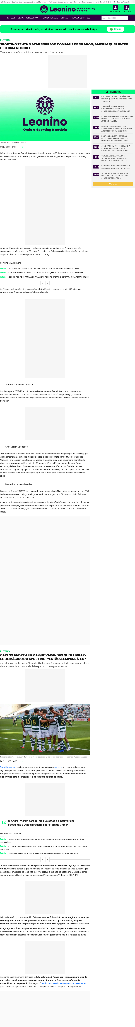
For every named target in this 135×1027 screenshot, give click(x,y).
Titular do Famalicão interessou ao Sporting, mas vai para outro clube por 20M (45, 273)
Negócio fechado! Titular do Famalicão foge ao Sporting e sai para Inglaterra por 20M (48, 277)
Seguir (117, 29)
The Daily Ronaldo (49, 18)
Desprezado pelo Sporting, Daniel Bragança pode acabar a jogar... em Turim (43, 853)
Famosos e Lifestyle (80, 18)
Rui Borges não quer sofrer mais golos (62, 2)
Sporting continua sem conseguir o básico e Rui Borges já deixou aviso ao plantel (117, 118)
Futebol (11, 18)
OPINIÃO (64, 18)
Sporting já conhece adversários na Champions (29, 2)
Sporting (58, 767)
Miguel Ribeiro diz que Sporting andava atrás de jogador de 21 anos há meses (43, 269)
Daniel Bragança (7, 767)
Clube (21, 18)
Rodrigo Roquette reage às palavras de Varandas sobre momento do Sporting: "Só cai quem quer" (115, 138)
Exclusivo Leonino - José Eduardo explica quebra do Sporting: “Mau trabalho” (117, 98)
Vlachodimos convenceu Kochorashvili (93, 2)
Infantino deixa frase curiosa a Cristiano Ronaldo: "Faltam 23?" (116, 167)
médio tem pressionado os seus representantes (64, 983)
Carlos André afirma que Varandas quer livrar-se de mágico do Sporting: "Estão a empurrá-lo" (115, 158)
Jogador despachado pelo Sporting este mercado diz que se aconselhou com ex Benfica (117, 128)
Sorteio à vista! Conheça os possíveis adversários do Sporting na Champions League (115, 108)
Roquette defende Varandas (120, 2)
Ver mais (113, 184)
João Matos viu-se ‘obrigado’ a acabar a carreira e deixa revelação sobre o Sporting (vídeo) (116, 148)
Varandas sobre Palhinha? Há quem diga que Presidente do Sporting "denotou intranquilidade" (115, 175)
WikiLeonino (32, 18)
